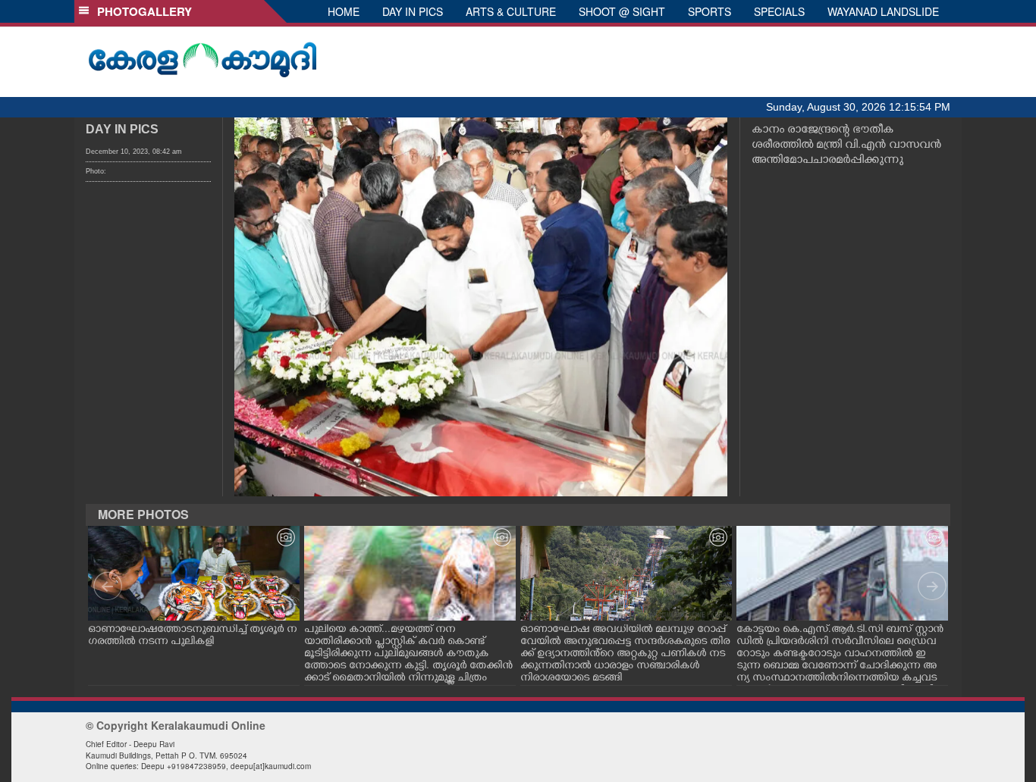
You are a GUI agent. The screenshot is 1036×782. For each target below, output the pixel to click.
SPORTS (709, 11)
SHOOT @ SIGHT (622, 11)
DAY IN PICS (412, 11)
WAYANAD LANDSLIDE (883, 11)
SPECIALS (779, 11)
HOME (343, 11)
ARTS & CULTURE (511, 11)
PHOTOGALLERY (141, 11)
